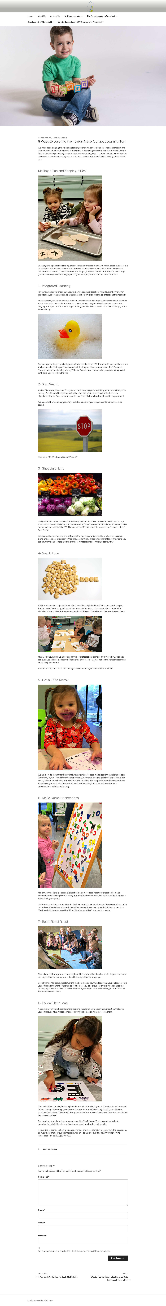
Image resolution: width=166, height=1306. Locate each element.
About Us (42, 16)
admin (64, 138)
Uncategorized (49, 1149)
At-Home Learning (73, 16)
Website (42, 1235)
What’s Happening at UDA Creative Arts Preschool (80, 22)
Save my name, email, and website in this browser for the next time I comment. (74, 1251)
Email (41, 1223)
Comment (43, 1177)
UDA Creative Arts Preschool (113, 154)
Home (30, 16)
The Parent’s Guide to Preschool (101, 16)
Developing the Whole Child (40, 22)
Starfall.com (88, 1121)
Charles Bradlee (45, 151)
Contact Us (55, 16)
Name (41, 1210)
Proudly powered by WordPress (40, 1300)
